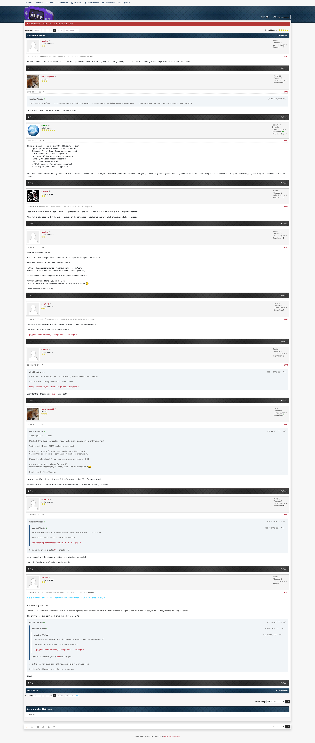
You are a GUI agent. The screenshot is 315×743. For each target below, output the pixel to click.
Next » (72, 30)
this (53, 394)
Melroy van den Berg (171, 736)
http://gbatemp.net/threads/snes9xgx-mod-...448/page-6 (52, 334)
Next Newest (281, 691)
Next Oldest (33, 691)
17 (62, 30)
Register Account (282, 17)
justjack (44, 191)
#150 (286, 593)
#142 (286, 92)
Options (282, 35)
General (52, 24)
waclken (44, 41)
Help (128, 3)
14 (51, 30)
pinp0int (45, 304)
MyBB (147, 736)
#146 (286, 319)
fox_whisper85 (47, 76)
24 (67, 30)
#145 (286, 247)
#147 (286, 365)
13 (47, 30)
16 (58, 30)
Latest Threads (93, 3)
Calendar (77, 3)
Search (51, 3)
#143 (286, 141)
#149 (286, 515)
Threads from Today (112, 3)
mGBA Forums (34, 24)
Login (265, 17)
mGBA (44, 24)
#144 (286, 207)
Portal (40, 3)
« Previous (37, 30)
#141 (286, 56)
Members (64, 3)
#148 (286, 424)
